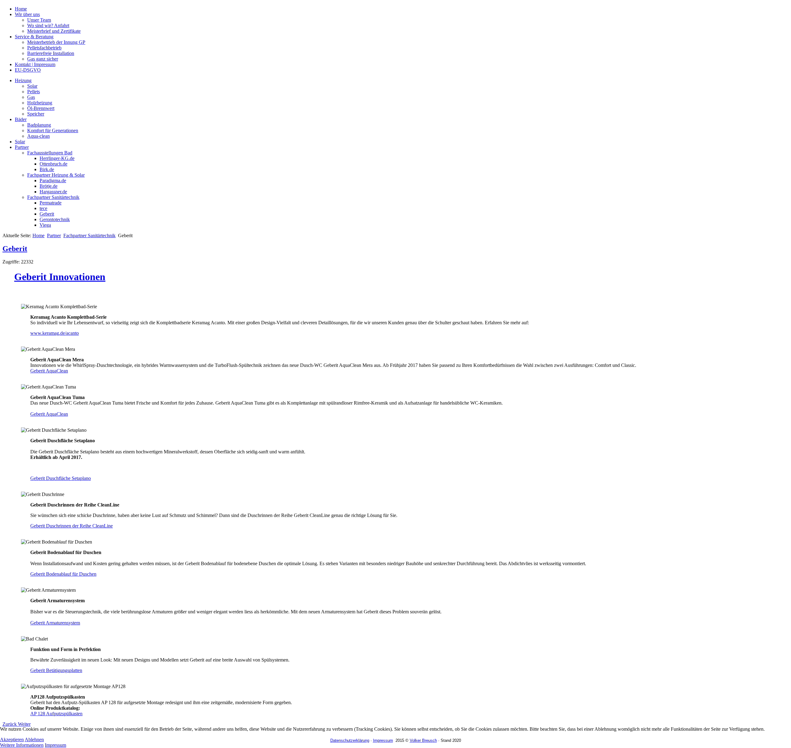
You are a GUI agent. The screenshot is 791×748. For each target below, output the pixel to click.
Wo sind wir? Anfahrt (48, 25)
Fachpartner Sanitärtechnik (53, 197)
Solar (32, 86)
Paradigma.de (53, 180)
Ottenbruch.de (53, 163)
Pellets (33, 91)
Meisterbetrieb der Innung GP (56, 42)
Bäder (21, 119)
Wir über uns (27, 14)
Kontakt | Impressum (35, 64)
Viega (45, 225)
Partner (22, 147)
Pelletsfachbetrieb (44, 47)
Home (21, 8)
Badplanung (39, 125)
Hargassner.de (53, 191)
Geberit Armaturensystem (55, 622)
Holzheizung (39, 102)
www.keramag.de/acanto (54, 333)
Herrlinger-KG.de (57, 158)
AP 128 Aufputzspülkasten (56, 713)
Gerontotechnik (55, 219)
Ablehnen (34, 739)
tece (43, 208)
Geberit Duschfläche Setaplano (60, 478)
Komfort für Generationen (52, 130)
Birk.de (47, 169)
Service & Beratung (34, 36)
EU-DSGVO (28, 70)
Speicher (35, 113)
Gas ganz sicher (42, 58)
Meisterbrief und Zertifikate (54, 31)
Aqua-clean (38, 136)
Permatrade (50, 202)
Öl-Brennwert (40, 108)
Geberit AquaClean (49, 370)
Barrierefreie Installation (50, 53)
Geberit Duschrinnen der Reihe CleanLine (71, 525)
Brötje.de (48, 186)
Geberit (47, 213)
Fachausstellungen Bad (49, 152)
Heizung (23, 80)
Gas (31, 97)
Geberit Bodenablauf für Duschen (63, 574)
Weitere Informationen (22, 745)
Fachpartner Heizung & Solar (56, 175)
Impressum (55, 745)
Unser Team (39, 20)
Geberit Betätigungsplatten (56, 670)
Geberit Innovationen (59, 276)
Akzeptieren (12, 739)
